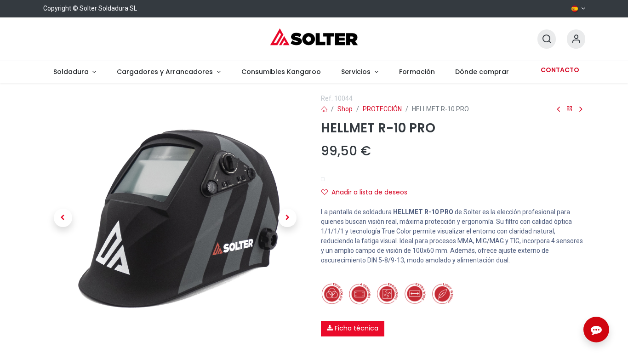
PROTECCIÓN (382, 109)
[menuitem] (75, 72)
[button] (63, 218)
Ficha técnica (355, 328)
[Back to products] (569, 109)
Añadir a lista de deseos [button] (369, 192)
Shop (345, 109)
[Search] (546, 39)
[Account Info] (576, 39)
